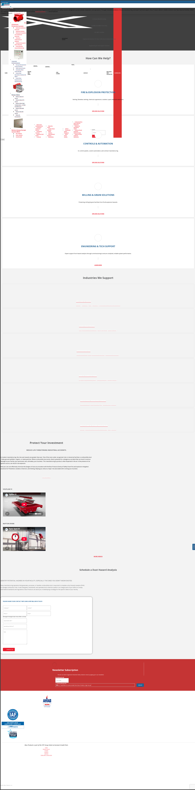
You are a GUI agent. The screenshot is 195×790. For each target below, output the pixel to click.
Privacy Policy (46, 749)
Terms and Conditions (46, 755)
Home (46, 747)
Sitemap (46, 750)
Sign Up (140, 685)
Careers (46, 753)
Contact (46, 752)
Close (2, 139)
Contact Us (17, 13)
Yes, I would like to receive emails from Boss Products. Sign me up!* (74, 685)
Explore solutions (40, 11)
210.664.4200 (4, 2)
